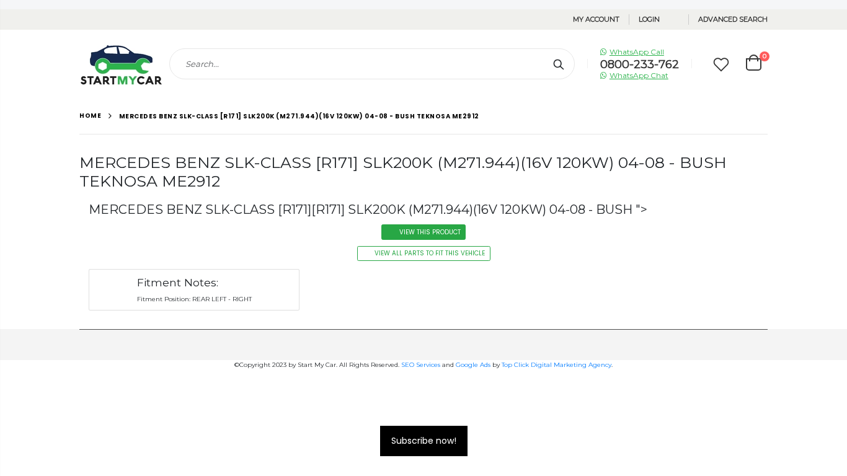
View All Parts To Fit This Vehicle (430, 253)
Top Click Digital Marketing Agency (556, 365)
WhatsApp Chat (639, 75)
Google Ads (473, 365)
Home (90, 116)
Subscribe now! (423, 440)
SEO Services (420, 365)
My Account (596, 19)
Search (559, 64)
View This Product (430, 232)
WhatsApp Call (637, 51)
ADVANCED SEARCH (733, 19)
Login (649, 19)
